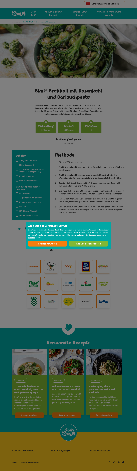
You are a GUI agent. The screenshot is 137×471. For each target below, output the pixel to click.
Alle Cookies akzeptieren (88, 243)
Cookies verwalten (47, 243)
